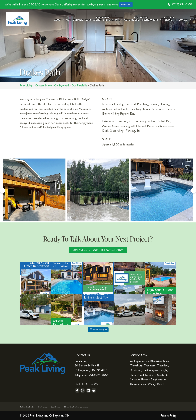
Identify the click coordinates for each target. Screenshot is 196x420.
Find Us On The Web (87, 384)
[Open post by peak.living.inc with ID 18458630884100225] (98, 309)
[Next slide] (193, 190)
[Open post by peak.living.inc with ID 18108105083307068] (35, 309)
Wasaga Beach (156, 384)
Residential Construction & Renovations (102, 18)
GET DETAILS (126, 4)
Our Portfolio (74, 20)
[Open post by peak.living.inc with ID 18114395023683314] (66, 309)
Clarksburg (136, 365)
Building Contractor (27, 406)
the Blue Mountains (157, 361)
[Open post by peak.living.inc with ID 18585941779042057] (160, 278)
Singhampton (158, 379)
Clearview (162, 365)
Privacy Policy (168, 415)
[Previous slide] (2, 190)
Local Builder (56, 406)
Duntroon (135, 370)
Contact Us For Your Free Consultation (98, 249)
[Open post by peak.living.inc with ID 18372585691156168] (129, 309)
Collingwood (137, 361)
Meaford (162, 375)
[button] (34, 190)
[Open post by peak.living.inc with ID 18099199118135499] (66, 278)
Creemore (149, 365)
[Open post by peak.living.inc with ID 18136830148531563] (129, 278)
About (58, 20)
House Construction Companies (76, 406)
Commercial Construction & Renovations (141, 18)
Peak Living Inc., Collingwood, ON (49, 415)
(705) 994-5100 (181, 4)
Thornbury (136, 384)
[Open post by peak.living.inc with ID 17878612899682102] (35, 278)
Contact (183, 20)
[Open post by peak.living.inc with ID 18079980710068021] (160, 309)
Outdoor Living (168, 18)
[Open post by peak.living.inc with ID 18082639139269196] (98, 278)
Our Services (42, 406)
